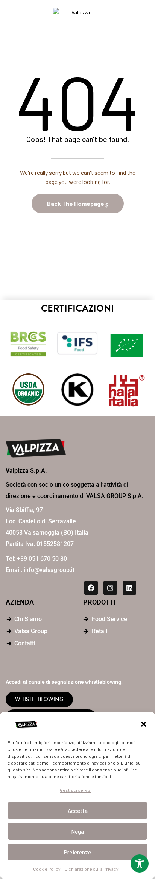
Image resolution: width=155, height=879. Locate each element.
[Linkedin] (129, 588)
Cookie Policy (47, 868)
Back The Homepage (76, 203)
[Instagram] (110, 588)
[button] (143, 724)
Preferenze (77, 852)
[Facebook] (91, 588)
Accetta (78, 810)
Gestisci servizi (75, 790)
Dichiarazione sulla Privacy (91, 868)
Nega (77, 831)
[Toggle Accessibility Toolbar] (139, 863)
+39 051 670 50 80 (42, 558)
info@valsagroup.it (49, 570)
